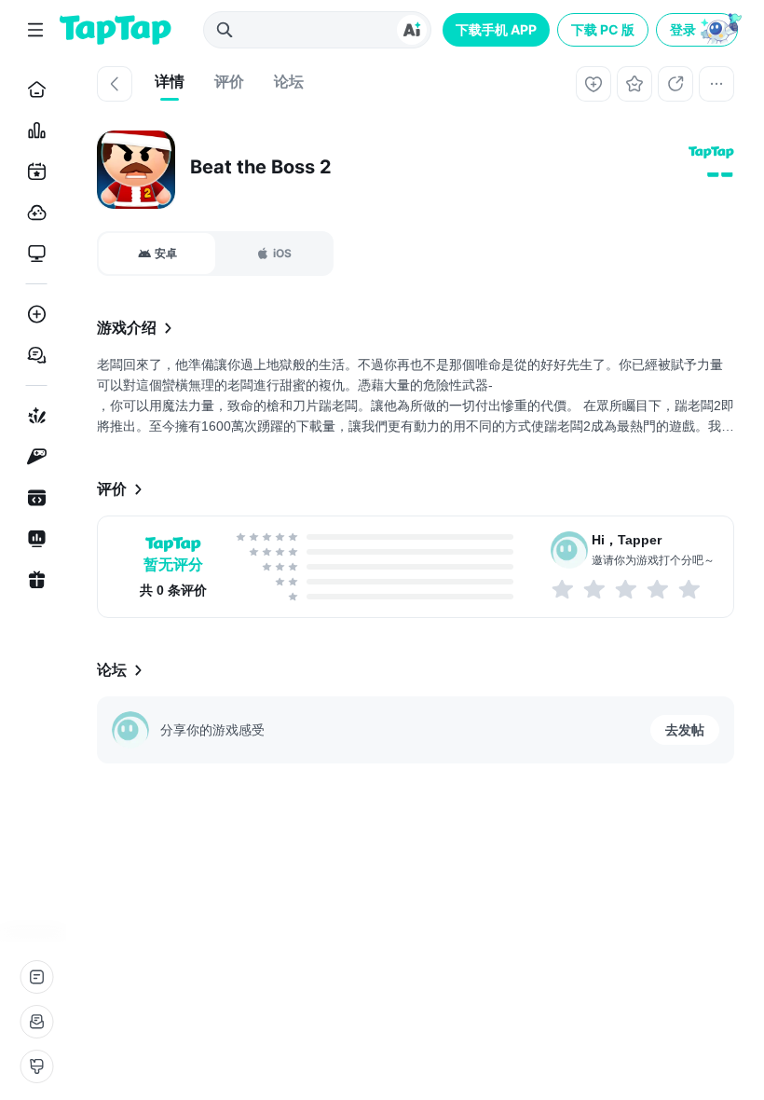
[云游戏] (33, 212)
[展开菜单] (35, 30)
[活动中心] (33, 579)
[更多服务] (36, 977)
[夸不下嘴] (595, 589)
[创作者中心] (33, 538)
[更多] (716, 84)
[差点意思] (627, 589)
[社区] (33, 355)
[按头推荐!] (690, 589)
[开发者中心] (33, 497)
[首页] (33, 89)
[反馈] (36, 1021)
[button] (699, 30)
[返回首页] (115, 30)
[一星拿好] (564, 589)
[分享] (675, 84)
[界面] (36, 1066)
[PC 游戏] (33, 253)
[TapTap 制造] (33, 415)
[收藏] (634, 84)
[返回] (114, 84)
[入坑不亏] (659, 589)
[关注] (593, 84)
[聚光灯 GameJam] (33, 456)
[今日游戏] (33, 171)
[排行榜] (33, 130)
